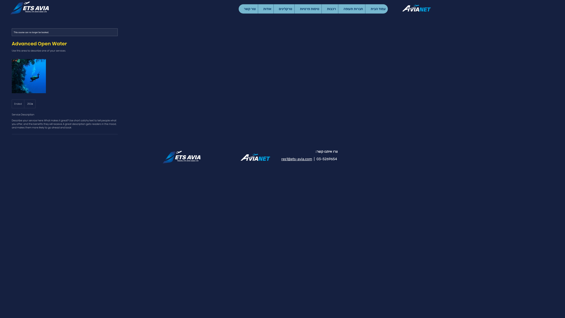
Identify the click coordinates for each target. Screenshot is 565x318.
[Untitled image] (29, 76)
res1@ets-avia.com (296, 159)
